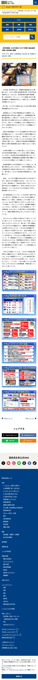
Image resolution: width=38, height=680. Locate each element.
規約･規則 (6, 564)
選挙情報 (4, 542)
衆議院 (33, 54)
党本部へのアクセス (9, 572)
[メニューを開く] (35, 2)
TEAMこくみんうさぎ (10, 632)
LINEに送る (11, 440)
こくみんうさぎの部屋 (8, 608)
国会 (30, 25)
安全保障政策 (7, 518)
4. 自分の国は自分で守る (10, 494)
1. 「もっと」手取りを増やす (11, 485)
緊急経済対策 (7, 510)
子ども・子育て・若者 (9, 513)
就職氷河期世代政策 (9, 505)
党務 (7, 25)
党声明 (19, 29)
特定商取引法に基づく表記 (9, 647)
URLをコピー (29, 440)
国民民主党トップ (7, 478)
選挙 (7, 29)
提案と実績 (6, 527)
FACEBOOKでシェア (29, 435)
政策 (19, 25)
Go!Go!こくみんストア (10, 629)
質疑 (9, 56)
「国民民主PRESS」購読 (10, 619)
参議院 (17, 534)
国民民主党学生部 (8, 637)
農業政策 (5, 521)
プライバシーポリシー (8, 645)
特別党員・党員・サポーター (11, 616)
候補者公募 (5, 546)
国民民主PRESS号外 (9, 604)
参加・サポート (6, 613)
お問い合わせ (6, 580)
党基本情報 (5, 556)
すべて (19, 20)
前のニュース (8, 418)
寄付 (4, 621)
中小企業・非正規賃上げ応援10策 (13, 507)
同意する (19, 676)
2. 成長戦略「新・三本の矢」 (11, 488)
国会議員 (5, 534)
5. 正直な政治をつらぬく (10, 496)
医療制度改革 (7, 502)
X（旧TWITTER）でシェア (11, 435)
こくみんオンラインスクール (11, 635)
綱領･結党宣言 (7, 559)
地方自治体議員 (7, 537)
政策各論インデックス (9, 499)
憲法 (4, 516)
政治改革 (5, 524)
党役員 (5, 570)
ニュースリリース (7, 584)
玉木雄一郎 (26, 54)
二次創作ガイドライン (8, 642)
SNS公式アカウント (9, 624)
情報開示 (5, 575)
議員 (3, 531)
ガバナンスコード (8, 561)
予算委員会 (18, 54)
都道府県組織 (7, 567)
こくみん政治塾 (6, 551)
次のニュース (30, 418)
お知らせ (30, 29)
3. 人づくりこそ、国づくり (11, 491)
